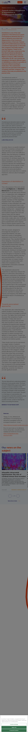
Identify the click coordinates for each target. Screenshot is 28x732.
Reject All (14, 727)
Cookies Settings (14, 724)
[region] (14, 723)
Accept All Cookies (14, 730)
